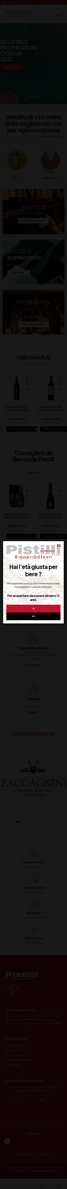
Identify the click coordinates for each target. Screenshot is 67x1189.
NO (33, 616)
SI (33, 608)
